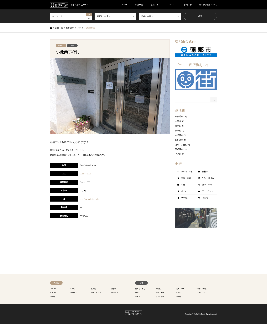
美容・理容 (186, 178)
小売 (72, 46)
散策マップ (155, 5)
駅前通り (179, 149)
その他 (178, 154)
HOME (124, 5)
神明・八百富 (181, 145)
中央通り (179, 117)
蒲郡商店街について (208, 5)
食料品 (205, 172)
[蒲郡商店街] (133, 315)
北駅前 (178, 126)
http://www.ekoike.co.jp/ (89, 199)
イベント (172, 5)
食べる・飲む (187, 172)
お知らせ (188, 5)
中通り (178, 121)
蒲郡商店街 (198, 314)
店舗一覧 (139, 5)
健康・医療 (207, 185)
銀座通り (61, 46)
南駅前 (178, 131)
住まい (184, 191)
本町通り (179, 135)
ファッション (208, 191)
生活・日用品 (208, 178)
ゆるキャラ (160, 297)
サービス (185, 198)
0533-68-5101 (85, 174)
